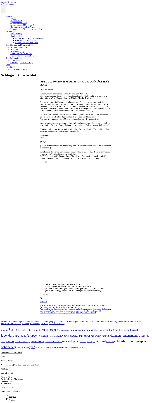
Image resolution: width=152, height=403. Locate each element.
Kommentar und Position (96, 305)
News (3, 365)
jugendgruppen (29, 335)
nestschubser (59, 311)
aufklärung (4, 330)
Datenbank (35, 365)
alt (52, 309)
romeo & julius (71, 341)
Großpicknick (106, 309)
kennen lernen (120, 335)
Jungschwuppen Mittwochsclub (94, 335)
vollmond (61, 313)
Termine (10, 365)
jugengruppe (53, 336)
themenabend (54, 347)
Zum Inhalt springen (8, 2)
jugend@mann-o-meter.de (10, 391)
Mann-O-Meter (6, 377)
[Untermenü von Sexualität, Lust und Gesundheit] (31, 45)
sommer (20, 347)
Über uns (26, 365)
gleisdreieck (97, 309)
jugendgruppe (10, 335)
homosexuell (92, 329)
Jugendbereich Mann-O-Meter (77, 305)
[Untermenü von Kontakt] (13, 67)
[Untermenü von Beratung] (14, 31)
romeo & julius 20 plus (87, 342)
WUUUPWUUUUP (89, 313)
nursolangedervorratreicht (80, 311)
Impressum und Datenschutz (11, 353)
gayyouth (66, 330)
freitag (29, 330)
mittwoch (10, 341)
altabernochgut (59, 309)
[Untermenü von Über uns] (14, 18)
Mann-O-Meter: (7, 361)
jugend (106, 329)
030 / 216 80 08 (7, 387)
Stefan (46, 347)
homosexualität (77, 330)
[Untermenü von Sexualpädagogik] (20, 58)
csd (72, 309)
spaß (32, 347)
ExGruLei (43, 302)
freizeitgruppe (49, 329)
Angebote (17, 365)
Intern (3, 357)
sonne (26, 347)
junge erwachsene (67, 335)
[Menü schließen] (3, 11)
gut (41, 311)
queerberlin (53, 342)
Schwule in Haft (7, 373)
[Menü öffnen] (3, 7)
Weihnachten (74, 347)
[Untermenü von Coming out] (21, 36)
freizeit (36, 329)
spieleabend (39, 347)
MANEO (4, 369)
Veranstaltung (72, 307)
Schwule (110, 341)
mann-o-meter (139, 335)
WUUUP (78, 313)
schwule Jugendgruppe (130, 341)
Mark (52, 311)
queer (47, 342)
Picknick (92, 311)
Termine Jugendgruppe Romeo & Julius (53, 307)
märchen (46, 311)
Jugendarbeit (62, 305)
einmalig (77, 309)
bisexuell (21, 330)
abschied (47, 309)
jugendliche (44, 336)
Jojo (101, 330)
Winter (81, 347)
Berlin (12, 329)
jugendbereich (131, 329)
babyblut (67, 309)
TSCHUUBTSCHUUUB (48, 313)
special (98, 311)
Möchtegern (26, 342)
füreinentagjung (86, 309)
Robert (60, 342)
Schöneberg (8, 347)
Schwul (108, 305)
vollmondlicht (70, 313)
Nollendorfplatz (37, 342)
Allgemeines (53, 305)
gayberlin (61, 330)
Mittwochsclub (19, 342)
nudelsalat (67, 311)
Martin (3, 342)
